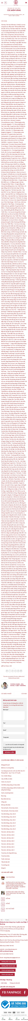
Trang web (6, 737)
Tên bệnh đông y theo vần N (8, 817)
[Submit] (26, 920)
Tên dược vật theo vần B (7, 835)
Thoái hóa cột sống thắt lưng (8, 853)
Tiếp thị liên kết (5, 862)
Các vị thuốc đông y (6, 775)
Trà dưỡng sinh (5, 865)
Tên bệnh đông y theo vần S (8, 820)
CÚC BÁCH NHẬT (6, 693)
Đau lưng (3, 796)
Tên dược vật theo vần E (7, 844)
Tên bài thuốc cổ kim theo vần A (9, 808)
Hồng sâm (4, 802)
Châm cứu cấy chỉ (6, 781)
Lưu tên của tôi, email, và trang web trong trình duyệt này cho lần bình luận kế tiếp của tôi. (13, 747)
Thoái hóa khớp (5, 856)
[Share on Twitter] (12, 671)
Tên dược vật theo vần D (7, 841)
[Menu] (2, 3)
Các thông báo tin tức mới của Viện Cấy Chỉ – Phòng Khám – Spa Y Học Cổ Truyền (13, 772)
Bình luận (6, 709)
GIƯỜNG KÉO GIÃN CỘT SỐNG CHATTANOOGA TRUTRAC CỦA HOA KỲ (15, 893)
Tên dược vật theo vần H (7, 850)
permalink (17, 678)
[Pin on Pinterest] (18, 671)
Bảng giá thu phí (5, 765)
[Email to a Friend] (15, 671)
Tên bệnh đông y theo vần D (8, 814)
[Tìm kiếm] (5, 2)
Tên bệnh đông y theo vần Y (8, 826)
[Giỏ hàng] (26, 2)
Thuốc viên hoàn (5, 859)
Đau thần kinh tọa (5, 799)
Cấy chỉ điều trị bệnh (6, 779)
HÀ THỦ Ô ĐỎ (10, 908)
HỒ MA (8, 898)
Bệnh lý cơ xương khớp (7, 767)
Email (5, 730)
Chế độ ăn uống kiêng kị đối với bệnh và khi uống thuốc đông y (12, 789)
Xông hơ (3, 868)
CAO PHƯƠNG (10, 877)
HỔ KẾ (8, 903)
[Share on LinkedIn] (21, 671)
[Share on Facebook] (9, 671)
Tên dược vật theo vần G (7, 847)
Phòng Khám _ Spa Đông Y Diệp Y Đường (16, 15)
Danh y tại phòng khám (7, 793)
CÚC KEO (24, 693)
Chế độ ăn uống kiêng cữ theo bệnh (10, 785)
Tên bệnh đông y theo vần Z (8, 829)
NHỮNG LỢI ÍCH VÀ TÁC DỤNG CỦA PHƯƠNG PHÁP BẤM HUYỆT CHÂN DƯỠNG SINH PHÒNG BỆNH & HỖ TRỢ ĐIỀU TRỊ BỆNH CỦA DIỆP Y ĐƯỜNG (16, 885)
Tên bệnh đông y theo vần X (8, 823)
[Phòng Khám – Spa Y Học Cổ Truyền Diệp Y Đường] (16, 2)
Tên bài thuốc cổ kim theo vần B (9, 811)
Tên (4, 723)
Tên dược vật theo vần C (14, 8)
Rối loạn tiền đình (5, 805)
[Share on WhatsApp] (7, 671)
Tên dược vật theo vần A (7, 832)
